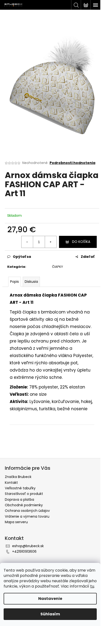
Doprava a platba (19, 499)
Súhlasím (50, 614)
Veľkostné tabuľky (20, 488)
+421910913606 (24, 551)
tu (92, 586)
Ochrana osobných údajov (27, 510)
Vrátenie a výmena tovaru (27, 516)
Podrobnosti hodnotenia (72, 163)
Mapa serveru (16, 522)
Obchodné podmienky (24, 505)
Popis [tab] (14, 281)
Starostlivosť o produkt (24, 493)
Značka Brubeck (18, 476)
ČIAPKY (57, 266)
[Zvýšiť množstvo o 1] (50, 242)
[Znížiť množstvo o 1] (27, 242)
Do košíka (81, 241)
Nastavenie (50, 598)
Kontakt (11, 482)
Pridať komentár (27, 446)
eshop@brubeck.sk (28, 546)
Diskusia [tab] (31, 281)
